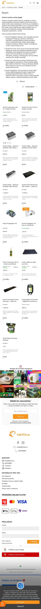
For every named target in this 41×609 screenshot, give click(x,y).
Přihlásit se (20, 416)
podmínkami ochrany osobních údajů (20, 422)
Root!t (20, 17)
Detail (5, 164)
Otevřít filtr (20, 81)
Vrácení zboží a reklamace (10, 488)
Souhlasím (21, 602)
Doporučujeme (29, 87)
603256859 (22, 451)
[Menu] (38, 3)
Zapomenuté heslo (7, 543)
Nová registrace (6, 541)
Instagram (23, 442)
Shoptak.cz (30, 572)
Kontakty (4, 483)
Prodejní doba (6, 486)
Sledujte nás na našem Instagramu (21, 368)
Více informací (35, 598)
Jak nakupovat (6, 476)
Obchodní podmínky (8, 478)
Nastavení (20, 606)
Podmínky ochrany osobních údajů (12, 481)
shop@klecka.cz (22, 447)
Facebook (17, 442)
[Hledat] (30, 2)
